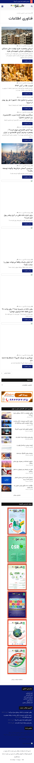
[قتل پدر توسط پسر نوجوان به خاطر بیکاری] (6, 472)
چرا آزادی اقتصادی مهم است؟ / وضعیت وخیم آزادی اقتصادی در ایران (18, 131)
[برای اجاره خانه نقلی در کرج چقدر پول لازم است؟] (17, 195)
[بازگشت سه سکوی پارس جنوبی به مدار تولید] (6, 488)
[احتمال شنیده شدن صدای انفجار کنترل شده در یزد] (6, 480)
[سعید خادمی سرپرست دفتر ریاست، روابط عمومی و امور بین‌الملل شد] (6, 423)
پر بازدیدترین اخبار (28, 697)
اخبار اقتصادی (29, 695)
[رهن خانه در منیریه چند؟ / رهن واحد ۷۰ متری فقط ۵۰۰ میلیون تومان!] (17, 289)
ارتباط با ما (12, 760)
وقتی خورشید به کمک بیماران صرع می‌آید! (20, 712)
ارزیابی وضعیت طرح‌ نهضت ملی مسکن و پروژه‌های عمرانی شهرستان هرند (17, 49)
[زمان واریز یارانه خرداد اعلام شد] (6, 439)
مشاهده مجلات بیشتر (17, 679)
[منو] (2, 7)
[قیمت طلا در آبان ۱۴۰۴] (17, 72)
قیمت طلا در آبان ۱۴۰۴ (24, 85)
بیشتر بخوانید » (27, 61)
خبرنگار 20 (28, 46)
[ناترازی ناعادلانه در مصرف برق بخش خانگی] (6, 464)
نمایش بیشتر (17, 495)
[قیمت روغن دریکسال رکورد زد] (6, 447)
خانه (23, 760)
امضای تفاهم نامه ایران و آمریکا (21, 1)
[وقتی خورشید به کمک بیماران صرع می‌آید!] (6, 415)
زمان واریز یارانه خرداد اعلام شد (24, 437)
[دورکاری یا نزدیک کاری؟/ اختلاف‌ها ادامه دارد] (17, 338)
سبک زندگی (30, 701)
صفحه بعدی (7, 373)
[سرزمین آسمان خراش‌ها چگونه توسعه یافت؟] (17, 153)
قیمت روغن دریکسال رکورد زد (25, 445)
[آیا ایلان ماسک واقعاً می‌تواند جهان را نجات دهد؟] (17, 242)
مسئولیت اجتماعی (28, 699)
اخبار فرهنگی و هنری (28, 703)
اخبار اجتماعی (29, 693)
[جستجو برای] (32, 7)
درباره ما (18, 760)
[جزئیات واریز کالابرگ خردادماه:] (6, 456)
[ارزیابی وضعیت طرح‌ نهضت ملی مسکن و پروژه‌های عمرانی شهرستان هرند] (17, 35)
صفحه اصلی (28, 13)
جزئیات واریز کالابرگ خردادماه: (24, 453)
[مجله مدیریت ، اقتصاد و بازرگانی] (17, 6)
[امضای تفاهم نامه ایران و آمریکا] (6, 431)
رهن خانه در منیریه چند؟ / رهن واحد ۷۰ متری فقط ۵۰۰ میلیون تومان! (17, 310)
